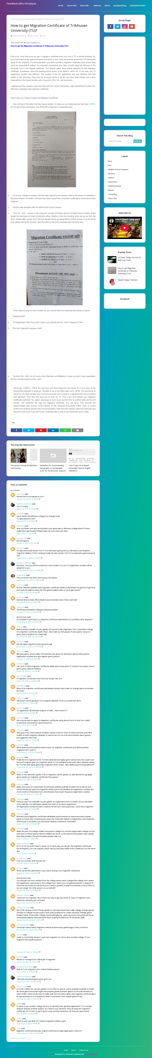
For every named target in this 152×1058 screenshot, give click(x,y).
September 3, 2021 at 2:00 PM (29, 558)
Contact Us (83, 1050)
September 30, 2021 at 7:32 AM (29, 580)
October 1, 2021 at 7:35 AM (27, 592)
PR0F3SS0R (21, 686)
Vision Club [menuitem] (72, 5)
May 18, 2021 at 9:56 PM (26, 521)
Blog (110, 161)
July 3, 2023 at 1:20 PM (26, 853)
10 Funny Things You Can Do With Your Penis (129, 258)
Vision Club (112, 198)
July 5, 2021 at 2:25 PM (26, 533)
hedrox (19, 627)
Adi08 (19, 1004)
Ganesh (20, 957)
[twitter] (118, 26)
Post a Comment (18, 1038)
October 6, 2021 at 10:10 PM (28, 602)
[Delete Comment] (39, 499)
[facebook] (110, 26)
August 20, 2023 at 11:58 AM (28, 890)
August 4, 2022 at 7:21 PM (27, 740)
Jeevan (20, 935)
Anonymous (22, 858)
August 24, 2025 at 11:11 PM (27, 1023)
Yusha (19, 1018)
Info (17, 19)
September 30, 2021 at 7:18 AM (29, 570)
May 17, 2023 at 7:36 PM (26, 839)
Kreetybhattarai (23, 925)
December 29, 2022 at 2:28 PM (29, 767)
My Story (111, 173)
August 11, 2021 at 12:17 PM (27, 543)
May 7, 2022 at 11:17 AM (26, 725)
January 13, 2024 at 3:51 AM (28, 952)
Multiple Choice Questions (118, 169)
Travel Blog (112, 194)
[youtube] (132, 26)
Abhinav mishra (23, 895)
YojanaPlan (21, 575)
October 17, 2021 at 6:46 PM (28, 612)
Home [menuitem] (60, 5)
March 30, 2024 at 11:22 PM (27, 962)
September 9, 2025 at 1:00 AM (29, 1033)
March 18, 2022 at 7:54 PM (27, 671)
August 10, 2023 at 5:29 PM (27, 873)
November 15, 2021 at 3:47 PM (29, 637)
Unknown (20, 494)
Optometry (112, 182)
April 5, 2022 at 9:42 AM (26, 693)
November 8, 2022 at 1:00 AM (28, 752)
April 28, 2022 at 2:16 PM (26, 713)
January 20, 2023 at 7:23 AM (28, 794)
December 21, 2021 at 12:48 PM (29, 646)
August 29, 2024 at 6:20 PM (28, 981)
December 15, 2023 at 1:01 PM (28, 930)
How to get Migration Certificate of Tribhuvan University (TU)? (127, 271)
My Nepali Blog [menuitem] (120, 5)
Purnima (20, 868)
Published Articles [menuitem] (137, 5)
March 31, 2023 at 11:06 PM (27, 824)
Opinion (111, 178)
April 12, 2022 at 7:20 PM (26, 703)
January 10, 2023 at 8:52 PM (28, 779)
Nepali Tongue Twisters (128, 280)
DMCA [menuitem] (107, 5)
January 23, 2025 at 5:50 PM (28, 999)
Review (111, 190)
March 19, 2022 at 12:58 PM (27, 681)
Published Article (114, 186)
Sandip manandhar (25, 967)
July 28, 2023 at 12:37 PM (27, 863)
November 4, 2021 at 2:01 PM (28, 622)
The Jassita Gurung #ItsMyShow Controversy (24, 466)
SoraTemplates (90, 1054)
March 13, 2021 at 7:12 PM (27, 509)
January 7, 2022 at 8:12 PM (27, 659)
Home (13, 19)
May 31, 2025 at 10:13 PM (26, 1014)
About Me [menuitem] (84, 5)
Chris (19, 1028)
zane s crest (22, 986)
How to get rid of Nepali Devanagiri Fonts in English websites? (80, 468)
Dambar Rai (21, 538)
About (73, 1050)
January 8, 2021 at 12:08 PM (28, 499)
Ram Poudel (21, 676)
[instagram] (125, 26)
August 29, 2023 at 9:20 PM (28, 903)
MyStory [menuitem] (97, 5)
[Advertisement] (53, 349)
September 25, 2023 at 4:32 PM (29, 920)
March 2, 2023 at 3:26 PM (27, 809)
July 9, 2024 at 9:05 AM (26, 972)
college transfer (23, 907)
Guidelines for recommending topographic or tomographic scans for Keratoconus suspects (53, 468)
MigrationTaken (23, 843)
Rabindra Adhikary (19, 36)
